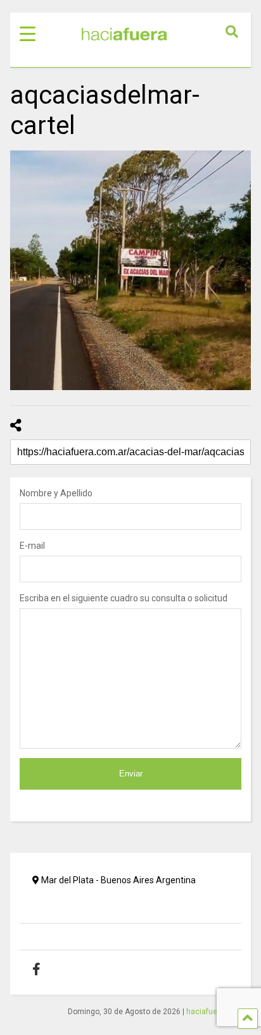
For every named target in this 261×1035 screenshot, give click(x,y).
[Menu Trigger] (27, 33)
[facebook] (46, 969)
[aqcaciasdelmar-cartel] (130, 270)
